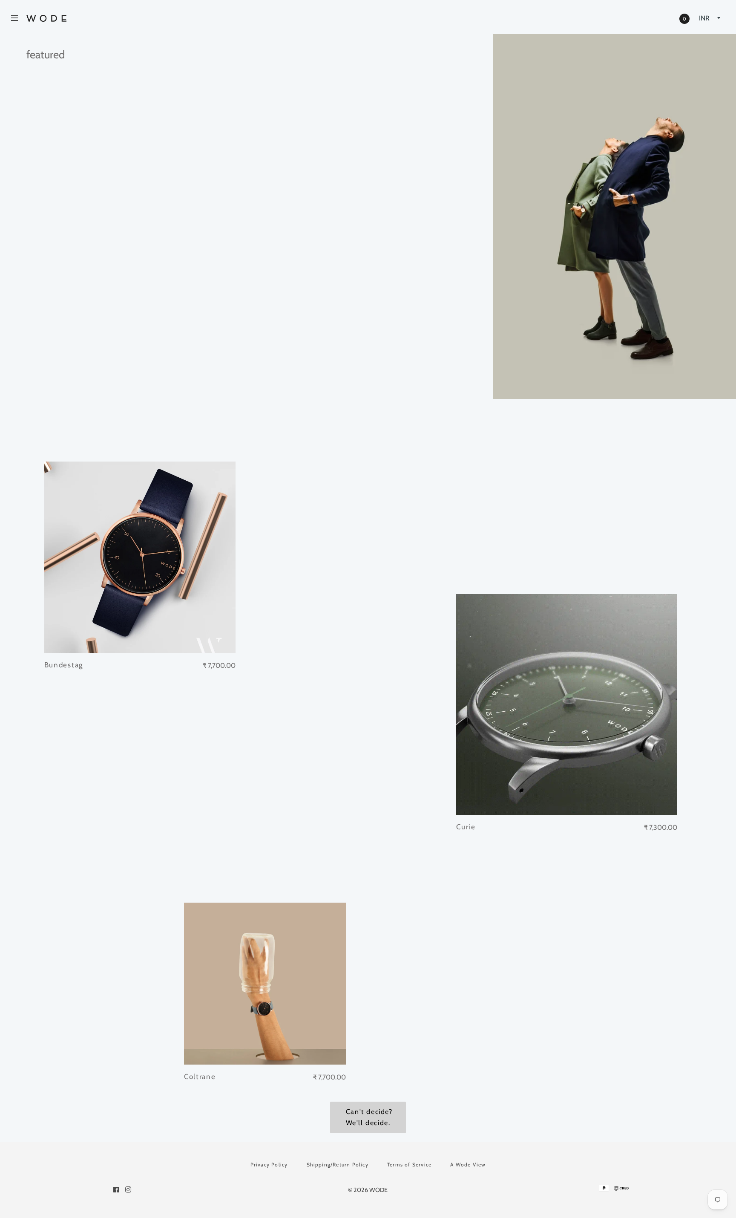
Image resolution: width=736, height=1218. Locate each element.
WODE (378, 1190)
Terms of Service (409, 1164)
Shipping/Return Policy (337, 1164)
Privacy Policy (269, 1164)
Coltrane (200, 1076)
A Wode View (468, 1164)
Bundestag (63, 665)
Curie (466, 827)
